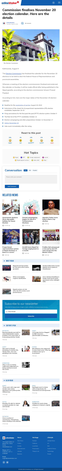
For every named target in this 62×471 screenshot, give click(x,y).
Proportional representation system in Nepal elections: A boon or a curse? (10, 249)
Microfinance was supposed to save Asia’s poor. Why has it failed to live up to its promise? (41, 351)
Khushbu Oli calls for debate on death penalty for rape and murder (11, 405)
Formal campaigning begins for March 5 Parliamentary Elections (29, 220)
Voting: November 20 (11, 123)
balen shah (36, 160)
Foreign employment (34, 157)
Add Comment (12, 186)
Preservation (35, 448)
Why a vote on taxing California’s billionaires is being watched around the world (10, 367)
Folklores (34, 443)
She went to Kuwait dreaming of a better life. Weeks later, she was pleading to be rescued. (10, 351)
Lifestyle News (51, 440)
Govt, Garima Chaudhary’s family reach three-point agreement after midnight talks (51, 279)
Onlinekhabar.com (7, 447)
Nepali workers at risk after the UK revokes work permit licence (21, 291)
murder (46, 157)
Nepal (16, 157)
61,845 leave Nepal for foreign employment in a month (30, 248)
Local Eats (35, 446)
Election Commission (13, 73)
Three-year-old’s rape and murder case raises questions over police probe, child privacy (11, 389)
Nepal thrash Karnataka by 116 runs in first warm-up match (21, 267)
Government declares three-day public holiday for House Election (10, 220)
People (49, 454)
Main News (20, 440)
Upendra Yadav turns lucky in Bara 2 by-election (50, 219)
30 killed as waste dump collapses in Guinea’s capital (41, 404)
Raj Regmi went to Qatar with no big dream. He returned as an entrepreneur (41, 388)
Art (48, 443)
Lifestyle (19, 451)
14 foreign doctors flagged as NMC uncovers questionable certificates (40, 334)
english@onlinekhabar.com (9, 458)
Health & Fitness (51, 448)
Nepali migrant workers (23, 160)
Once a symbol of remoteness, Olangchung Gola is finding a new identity (11, 419)
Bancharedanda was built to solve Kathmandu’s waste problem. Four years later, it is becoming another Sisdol (11, 335)
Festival (34, 440)
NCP (24, 157)
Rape (45, 160)
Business (19, 454)
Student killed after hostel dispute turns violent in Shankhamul (51, 267)
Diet (48, 446)
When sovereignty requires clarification (19, 277)
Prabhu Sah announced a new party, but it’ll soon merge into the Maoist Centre (50, 249)
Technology (50, 451)
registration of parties (23, 105)
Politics (19, 443)
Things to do (35, 451)
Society (19, 446)
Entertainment (21, 448)
